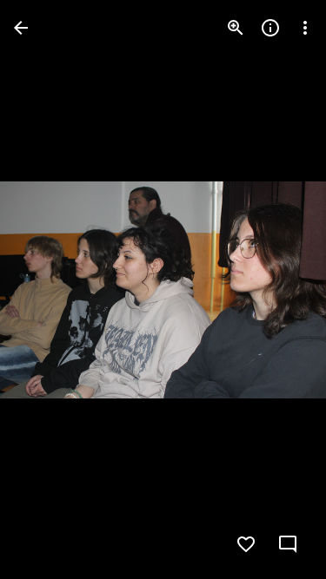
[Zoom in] (235, 27)
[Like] (246, 544)
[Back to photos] (21, 28)
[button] (48, 290)
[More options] (305, 27)
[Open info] (270, 27)
